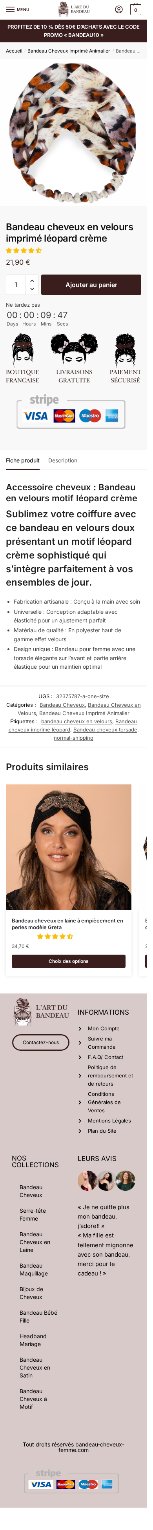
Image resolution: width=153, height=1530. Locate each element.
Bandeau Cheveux (62, 705)
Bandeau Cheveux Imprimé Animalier (68, 51)
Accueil (14, 51)
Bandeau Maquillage (34, 1269)
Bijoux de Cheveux (31, 1293)
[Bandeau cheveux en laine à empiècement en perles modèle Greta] (68, 847)
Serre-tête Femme (33, 1214)
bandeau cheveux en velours (76, 721)
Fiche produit (23, 460)
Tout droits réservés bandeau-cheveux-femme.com (73, 1447)
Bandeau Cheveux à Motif (33, 1399)
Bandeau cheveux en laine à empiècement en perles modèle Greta (67, 923)
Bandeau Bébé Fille (38, 1316)
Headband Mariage (33, 1340)
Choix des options (69, 961)
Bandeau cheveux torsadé (105, 729)
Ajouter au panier (91, 285)
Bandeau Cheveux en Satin (35, 1367)
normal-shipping (73, 738)
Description (62, 460)
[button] (24, 250)
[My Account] (119, 10)
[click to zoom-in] (73, 132)
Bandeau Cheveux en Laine (35, 1242)
